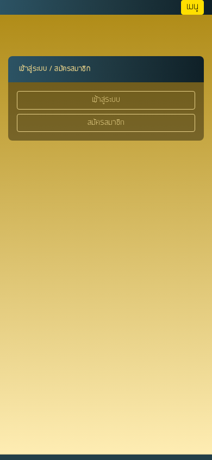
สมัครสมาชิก (106, 122)
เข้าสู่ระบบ (106, 99)
